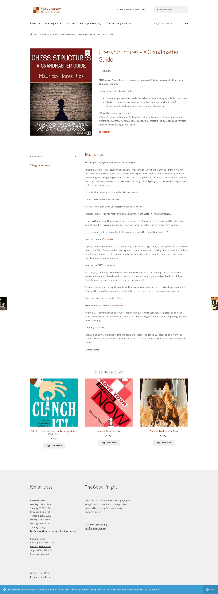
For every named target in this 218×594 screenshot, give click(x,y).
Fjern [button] (212, 589)
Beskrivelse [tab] (36, 156)
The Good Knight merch (118, 23)
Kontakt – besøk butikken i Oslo (131, 9)
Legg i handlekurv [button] (54, 445)
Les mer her (154, 589)
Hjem (36, 34)
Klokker (71, 23)
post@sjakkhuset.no (40, 546)
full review (108, 239)
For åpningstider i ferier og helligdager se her (53, 531)
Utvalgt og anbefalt (48, 34)
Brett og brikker (53, 23)
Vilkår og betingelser (95, 528)
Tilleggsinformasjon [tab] (40, 165)
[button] (87, 52)
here (142, 206)
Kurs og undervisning (90, 23)
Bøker (33, 23)
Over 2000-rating (67, 34)
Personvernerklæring (96, 524)
